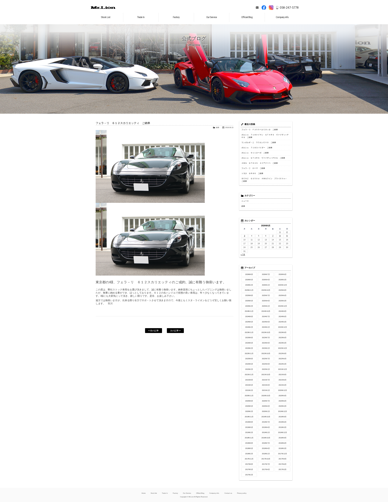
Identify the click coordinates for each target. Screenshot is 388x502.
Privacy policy (241, 493)
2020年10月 (265, 396)
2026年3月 (282, 280)
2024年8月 (249, 316)
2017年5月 (249, 469)
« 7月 (243, 255)
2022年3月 (282, 364)
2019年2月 (249, 432)
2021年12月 (282, 369)
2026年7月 (266, 274)
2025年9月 (282, 290)
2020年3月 (282, 406)
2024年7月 (266, 316)
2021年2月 (249, 390)
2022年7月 (266, 359)
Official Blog (200, 493)
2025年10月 (265, 290)
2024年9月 (282, 311)
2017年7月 (266, 464)
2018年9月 (282, 438)
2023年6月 (282, 337)
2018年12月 (282, 432)
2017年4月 (266, 469)
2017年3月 (282, 469)
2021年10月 (265, 374)
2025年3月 (282, 301)
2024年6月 (282, 316)
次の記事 (174, 330)
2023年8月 (249, 337)
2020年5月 (249, 406)
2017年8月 (249, 464)
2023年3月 (282, 343)
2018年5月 (249, 448)
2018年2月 (249, 454)
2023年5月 (249, 343)
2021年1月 (266, 390)
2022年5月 (249, 364)
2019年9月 (282, 417)
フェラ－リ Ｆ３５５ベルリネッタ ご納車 (259, 130)
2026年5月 (249, 280)
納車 (217, 127)
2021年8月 (249, 380)
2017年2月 (249, 475)
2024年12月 (282, 306)
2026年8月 (249, 274)
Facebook (264, 7)
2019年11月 (249, 417)
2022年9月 (282, 353)
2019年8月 (249, 422)
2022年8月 (249, 359)
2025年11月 (249, 290)
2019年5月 (249, 427)
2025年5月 (249, 301)
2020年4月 (266, 406)
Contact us (228, 493)
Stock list (154, 493)
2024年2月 (249, 327)
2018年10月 (265, 438)
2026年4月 (266, 280)
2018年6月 (282, 443)
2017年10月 (265, 459)
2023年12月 (282, 327)
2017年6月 (282, 464)
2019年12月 (282, 411)
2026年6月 (282, 274)
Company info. (214, 493)
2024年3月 (282, 322)
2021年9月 (282, 374)
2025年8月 (249, 295)
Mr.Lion (103, 7)
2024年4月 (266, 322)
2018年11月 (249, 438)
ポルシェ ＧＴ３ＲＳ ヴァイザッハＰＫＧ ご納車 (263, 158)
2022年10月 (265, 353)
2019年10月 (265, 417)
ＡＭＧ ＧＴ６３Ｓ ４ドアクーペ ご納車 (259, 163)
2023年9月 (282, 332)
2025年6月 (282, 295)
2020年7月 (266, 401)
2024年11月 (249, 311)
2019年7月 (266, 422)
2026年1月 (266, 285)
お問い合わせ (257, 8)
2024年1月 (266, 327)
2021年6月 (282, 380)
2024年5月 (249, 322)
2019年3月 (282, 427)
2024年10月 (265, 311)
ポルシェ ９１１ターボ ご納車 (255, 153)
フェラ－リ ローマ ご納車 (253, 168)
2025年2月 (249, 306)
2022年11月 (249, 353)
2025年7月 (266, 295)
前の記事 (154, 330)
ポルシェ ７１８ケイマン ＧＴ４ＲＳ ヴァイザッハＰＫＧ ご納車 (265, 136)
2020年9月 (282, 396)
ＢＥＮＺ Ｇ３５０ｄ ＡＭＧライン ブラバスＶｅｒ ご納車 (265, 179)
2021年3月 (282, 385)
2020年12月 (282, 390)
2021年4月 (266, 385)
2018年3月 (282, 448)
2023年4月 (266, 343)
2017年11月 (249, 459)
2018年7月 (266, 443)
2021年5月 (249, 385)
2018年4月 (266, 448)
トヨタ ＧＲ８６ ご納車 (252, 173)
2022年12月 (282, 348)
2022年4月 (266, 364)
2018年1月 (266, 454)
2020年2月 (249, 411)
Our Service (187, 493)
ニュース (245, 201)
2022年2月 (249, 369)
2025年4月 (266, 301)
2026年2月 (249, 285)
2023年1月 (266, 348)
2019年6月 (282, 422)
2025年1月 (266, 306)
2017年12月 (282, 454)
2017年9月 (282, 459)
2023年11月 (249, 332)
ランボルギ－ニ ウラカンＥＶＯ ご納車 (258, 142)
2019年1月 (266, 432)
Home (144, 493)
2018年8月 (249, 443)
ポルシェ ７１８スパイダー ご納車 (256, 148)
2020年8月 (249, 401)
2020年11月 (249, 396)
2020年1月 (266, 411)
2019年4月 (266, 427)
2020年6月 (282, 401)
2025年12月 (282, 285)
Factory (175, 493)
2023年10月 (265, 332)
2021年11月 (249, 374)
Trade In (165, 493)
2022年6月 (282, 359)
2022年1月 (266, 369)
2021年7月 (266, 380)
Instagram (271, 7)
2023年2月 (249, 348)
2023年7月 (266, 337)
